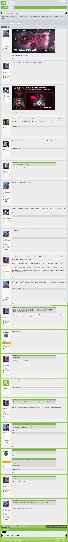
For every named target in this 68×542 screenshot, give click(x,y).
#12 (65, 327)
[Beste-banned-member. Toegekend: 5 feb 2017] (8, 47)
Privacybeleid (64, 540)
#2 (65, 82)
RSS (65, 538)
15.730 (9, 98)
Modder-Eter (19, 288)
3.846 (9, 153)
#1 (65, 58)
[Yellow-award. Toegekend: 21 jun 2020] (8, 77)
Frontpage (5, 7)
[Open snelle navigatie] (65, 13)
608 (9, 130)
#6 (65, 178)
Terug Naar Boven (61, 538)
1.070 (9, 174)
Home (56, 538)
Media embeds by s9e (24, 540)
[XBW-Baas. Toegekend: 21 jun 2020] (4, 101)
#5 (65, 158)
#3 (65, 115)
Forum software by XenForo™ (11, 540)
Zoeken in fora (6, 9)
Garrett (16, 238)
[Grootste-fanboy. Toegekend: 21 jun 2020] (6, 47)
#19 (65, 496)
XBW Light (4, 538)
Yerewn (4, 149)
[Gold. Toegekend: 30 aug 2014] (4, 133)
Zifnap (4, 95)
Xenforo (12, 538)
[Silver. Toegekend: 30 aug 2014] (4, 77)
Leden (16, 7)
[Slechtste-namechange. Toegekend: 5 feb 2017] (6, 77)
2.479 (9, 391)
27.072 (9, 74)
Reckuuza (19, 23)
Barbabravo (5, 171)
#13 (65, 351)
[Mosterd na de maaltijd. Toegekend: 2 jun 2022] (6, 49)
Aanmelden (63, 1)
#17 (65, 446)
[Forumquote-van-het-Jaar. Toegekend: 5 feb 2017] (4, 79)
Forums (10, 7)
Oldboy (4, 127)
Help (52, 538)
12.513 (9, 195)
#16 (65, 420)
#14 (65, 376)
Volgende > (24, 26)
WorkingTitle (5, 388)
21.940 (9, 345)
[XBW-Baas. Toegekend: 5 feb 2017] (4, 49)
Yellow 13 (5, 70)
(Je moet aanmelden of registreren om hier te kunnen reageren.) (56, 526)
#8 (65, 226)
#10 (65, 277)
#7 (65, 204)
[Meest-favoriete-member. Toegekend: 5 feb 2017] (4, 47)
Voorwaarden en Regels (57, 540)
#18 (65, 472)
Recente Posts (14, 9)
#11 (65, 303)
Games (9, 23)
